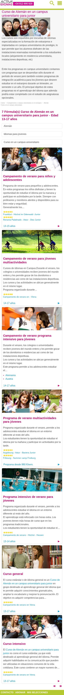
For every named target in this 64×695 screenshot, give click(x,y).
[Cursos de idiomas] (54, 686)
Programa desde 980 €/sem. (18, 464)
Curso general (13, 574)
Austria (9, 379)
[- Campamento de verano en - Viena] (32, 241)
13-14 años (9, 541)
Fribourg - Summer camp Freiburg (19, 458)
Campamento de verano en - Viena (19, 297)
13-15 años (9, 226)
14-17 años (9, 303)
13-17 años (9, 611)
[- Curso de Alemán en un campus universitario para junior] (32, 159)
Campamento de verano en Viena (19, 605)
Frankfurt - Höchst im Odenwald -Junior (21, 214)
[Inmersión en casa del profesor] (60, 686)
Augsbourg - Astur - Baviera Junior (19, 452)
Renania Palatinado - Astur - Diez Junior (22, 220)
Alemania (11, 375)
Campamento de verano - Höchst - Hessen (23, 535)
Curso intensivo (14, 643)
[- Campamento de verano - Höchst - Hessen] (32, 479)
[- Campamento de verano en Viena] (32, 556)
